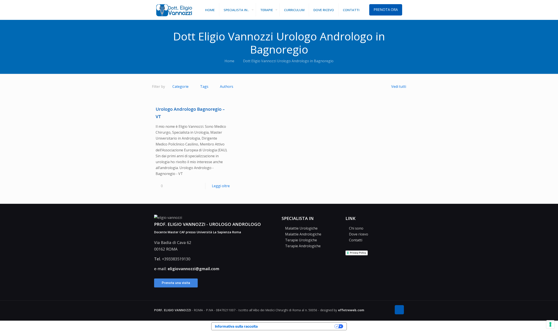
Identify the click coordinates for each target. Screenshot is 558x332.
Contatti (355, 240)
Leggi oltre (221, 185)
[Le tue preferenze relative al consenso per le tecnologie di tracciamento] (550, 324)
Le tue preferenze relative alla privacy (297, 326)
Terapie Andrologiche (302, 246)
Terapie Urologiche (300, 240)
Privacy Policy (358, 252)
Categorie (180, 86)
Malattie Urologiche (301, 228)
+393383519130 (176, 258)
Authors (226, 86)
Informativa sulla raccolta (236, 326)
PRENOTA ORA (386, 9)
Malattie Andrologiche (302, 234)
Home (229, 61)
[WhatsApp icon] (387, 310)
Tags (204, 86)
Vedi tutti (398, 86)
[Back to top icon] (399, 309)
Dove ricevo (358, 234)
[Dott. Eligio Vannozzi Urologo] (174, 10)
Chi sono (355, 228)
